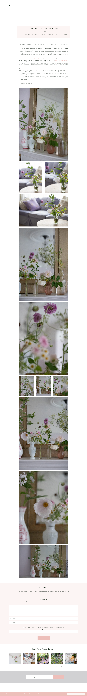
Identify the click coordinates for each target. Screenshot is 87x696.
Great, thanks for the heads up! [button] (76, 693)
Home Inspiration (46, 34)
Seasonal (58, 33)
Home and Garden (44, 33)
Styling (62, 33)
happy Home (39, 34)
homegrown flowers (56, 34)
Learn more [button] (42, 693)
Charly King (55, 691)
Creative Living (27, 33)
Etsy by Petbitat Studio (61, 60)
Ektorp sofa (36, 58)
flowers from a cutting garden (28, 34)
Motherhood (52, 33)
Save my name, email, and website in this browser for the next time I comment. (44, 627)
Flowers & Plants (35, 33)
